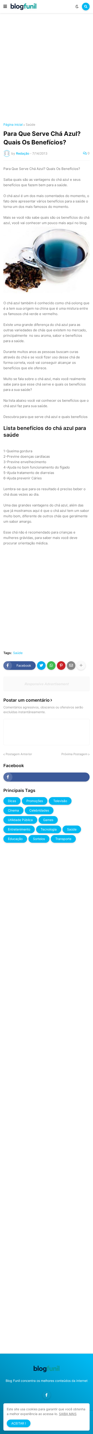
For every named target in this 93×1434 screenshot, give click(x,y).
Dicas (12, 801)
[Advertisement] (46, 68)
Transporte (63, 839)
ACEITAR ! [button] (18, 1423)
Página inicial (13, 124)
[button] (5, 6)
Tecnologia (49, 829)
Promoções (34, 801)
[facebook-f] (46, 777)
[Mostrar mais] (81, 665)
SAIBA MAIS (68, 1414)
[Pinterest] (61, 665)
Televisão (60, 801)
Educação (15, 839)
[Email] (71, 665)
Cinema (13, 810)
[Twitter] (41, 665)
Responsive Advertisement (46, 684)
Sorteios (39, 839)
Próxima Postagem (74, 754)
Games (48, 820)
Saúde (30, 124)
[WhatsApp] (51, 665)
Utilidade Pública (20, 820)
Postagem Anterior (19, 754)
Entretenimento (19, 829)
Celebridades (39, 810)
